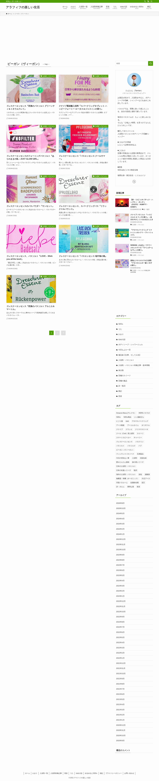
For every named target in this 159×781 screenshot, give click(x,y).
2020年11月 (120, 730)
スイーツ (140, 433)
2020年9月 (120, 741)
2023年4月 (120, 581)
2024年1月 (120, 534)
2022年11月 (120, 606)
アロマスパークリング (140, 421)
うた (120, 329)
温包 (140, 474)
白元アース (146, 478)
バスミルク (131, 446)
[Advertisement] (79, 34)
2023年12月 (121, 539)
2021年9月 (120, 679)
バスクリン (139, 442)
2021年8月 (120, 684)
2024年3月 (120, 524)
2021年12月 (121, 663)
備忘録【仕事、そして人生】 (129, 355)
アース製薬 (120, 425)
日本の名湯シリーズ (123, 470)
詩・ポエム (120, 487)
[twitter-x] (145, 1)
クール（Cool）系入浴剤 (125, 433)
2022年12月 (121, 601)
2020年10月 (121, 735)
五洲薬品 (140, 454)
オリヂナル (146, 425)
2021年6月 (120, 694)
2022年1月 (120, 658)
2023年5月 (120, 575)
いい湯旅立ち (139, 417)
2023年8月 (120, 560)
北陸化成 (143, 458)
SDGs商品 (127, 417)
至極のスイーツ (124, 376)
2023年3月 (120, 586)
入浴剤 (134, 458)
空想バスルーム (122, 483)
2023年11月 (120, 544)
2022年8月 (120, 622)
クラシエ (129, 429)
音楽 (120, 396)
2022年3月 (120, 648)
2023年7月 (120, 565)
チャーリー (138, 437)
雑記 (120, 391)
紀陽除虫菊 (135, 483)
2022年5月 (120, 637)
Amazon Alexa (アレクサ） (126, 413)
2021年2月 (120, 715)
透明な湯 (130, 487)
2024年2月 (120, 529)
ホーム (27, 773)
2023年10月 (121, 550)
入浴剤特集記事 (56, 773)
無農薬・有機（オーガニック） (127, 478)
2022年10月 (121, 612)
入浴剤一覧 (44, 773)
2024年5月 (120, 513)
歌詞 (135, 470)
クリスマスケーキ (141, 429)
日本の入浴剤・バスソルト (126, 466)
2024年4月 (120, 519)
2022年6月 (120, 632)
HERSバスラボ (144, 413)
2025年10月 (121, 508)
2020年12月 (121, 725)
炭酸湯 (147, 474)
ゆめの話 (121, 339)
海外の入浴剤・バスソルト (126, 474)
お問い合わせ (129, 773)
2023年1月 (120, 596)
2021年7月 (120, 689)
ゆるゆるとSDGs (91, 773)
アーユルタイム (133, 425)
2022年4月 (120, 642)
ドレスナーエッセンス (124, 442)
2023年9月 (120, 555)
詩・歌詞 (121, 386)
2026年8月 (120, 503)
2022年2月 (120, 653)
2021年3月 (120, 710)
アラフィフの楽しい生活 (23, 7)
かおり (121, 334)
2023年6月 (120, 570)
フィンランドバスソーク (125, 454)
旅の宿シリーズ (137, 462)
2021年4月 (120, 704)
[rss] (148, 1)
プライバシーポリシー (114, 773)
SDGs (120, 324)
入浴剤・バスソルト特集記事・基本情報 (134, 365)
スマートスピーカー (123, 437)
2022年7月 (120, 627)
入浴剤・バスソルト (126, 360)
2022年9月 (120, 617)
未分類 (121, 370)
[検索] (151, 1)
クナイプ (119, 429)
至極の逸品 (122, 381)
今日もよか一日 (124, 350)
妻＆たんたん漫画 (122, 462)
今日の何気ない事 (122, 458)
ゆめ (127, 421)
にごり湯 (119, 421)
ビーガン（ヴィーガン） (125, 450)
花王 (143, 483)
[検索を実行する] (150, 63)
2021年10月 (121, 674)
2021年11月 (120, 668)
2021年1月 (120, 720)
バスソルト (120, 446)
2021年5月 (120, 699)
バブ (140, 446)
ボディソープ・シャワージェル (130, 345)
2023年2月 (120, 591)
